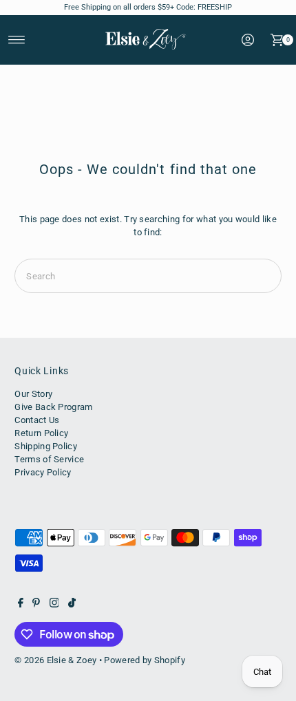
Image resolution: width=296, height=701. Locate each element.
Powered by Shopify (144, 660)
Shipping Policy (45, 446)
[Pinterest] (36, 604)
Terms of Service (49, 459)
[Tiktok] (72, 604)
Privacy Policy (42, 472)
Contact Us (36, 420)
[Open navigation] (17, 40)
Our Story (33, 394)
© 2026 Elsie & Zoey (55, 660)
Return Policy (41, 433)
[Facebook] (20, 604)
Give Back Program (53, 407)
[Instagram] (54, 604)
